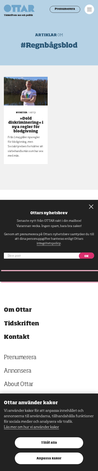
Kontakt (16, 337)
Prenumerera (65, 9)
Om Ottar (17, 310)
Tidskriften (21, 324)
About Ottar (19, 384)
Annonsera (17, 371)
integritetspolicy (49, 243)
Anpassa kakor (48, 458)
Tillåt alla (49, 442)
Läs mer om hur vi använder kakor (31, 427)
